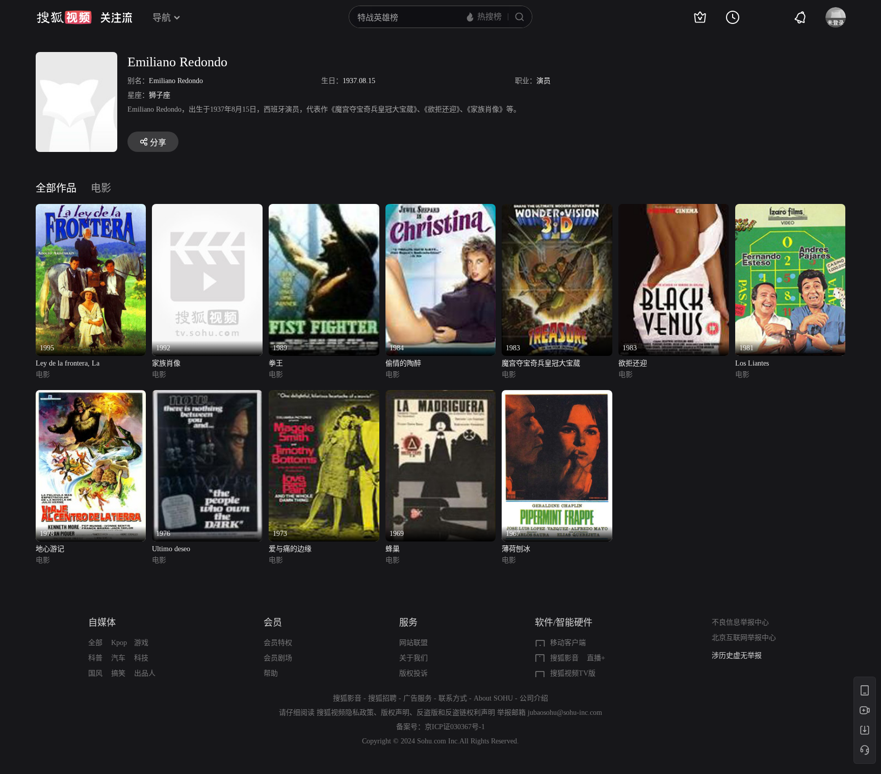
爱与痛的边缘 (290, 549)
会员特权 (278, 643)
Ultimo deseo (171, 549)
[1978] (91, 396)
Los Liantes (752, 363)
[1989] (324, 209)
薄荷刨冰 (516, 549)
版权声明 (395, 712)
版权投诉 (413, 673)
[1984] (440, 209)
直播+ (596, 658)
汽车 (118, 658)
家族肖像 (166, 363)
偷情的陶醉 (403, 363)
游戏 (141, 643)
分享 (158, 142)
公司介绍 (534, 698)
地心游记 (50, 549)
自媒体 (102, 622)
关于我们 (413, 658)
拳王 (276, 363)
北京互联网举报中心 (744, 637)
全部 (95, 643)
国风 (95, 673)
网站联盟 (413, 643)
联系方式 (452, 698)
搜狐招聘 (382, 698)
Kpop (119, 643)
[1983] (557, 209)
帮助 (271, 673)
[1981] (790, 209)
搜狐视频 (64, 17)
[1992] (207, 209)
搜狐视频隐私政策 (345, 712)
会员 (273, 622)
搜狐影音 (564, 658)
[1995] (91, 209)
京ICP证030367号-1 (455, 727)
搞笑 (118, 673)
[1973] (324, 396)
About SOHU (493, 698)
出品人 (145, 673)
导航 (161, 17)
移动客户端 (568, 643)
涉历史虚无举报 (737, 655)
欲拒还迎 (632, 363)
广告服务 (417, 698)
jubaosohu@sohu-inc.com (565, 712)
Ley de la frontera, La (67, 363)
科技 (141, 658)
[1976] (207, 396)
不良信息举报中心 (740, 622)
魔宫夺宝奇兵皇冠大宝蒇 (541, 363)
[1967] (557, 396)
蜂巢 (392, 549)
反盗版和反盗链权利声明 (456, 712)
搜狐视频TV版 (572, 673)
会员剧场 (278, 658)
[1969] (440, 396)
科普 (95, 658)
